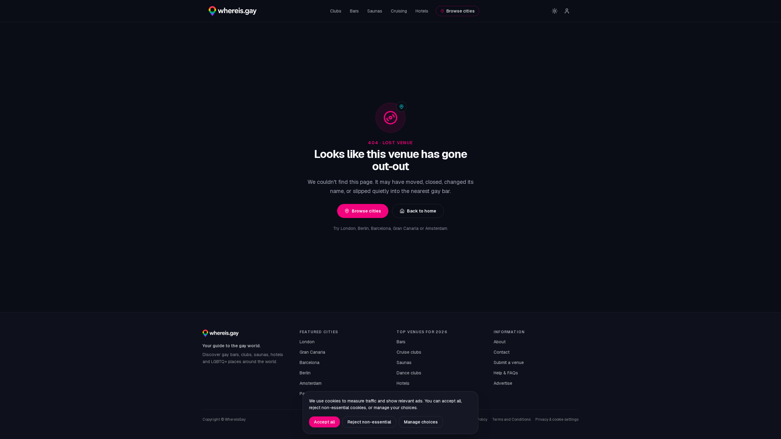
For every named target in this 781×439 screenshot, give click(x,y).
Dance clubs (409, 373)
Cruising (399, 11)
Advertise (503, 383)
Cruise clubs (409, 352)
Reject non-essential (369, 422)
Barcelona (309, 362)
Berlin (305, 373)
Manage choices (421, 422)
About (500, 341)
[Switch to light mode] (554, 10)
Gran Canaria (312, 352)
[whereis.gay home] (233, 11)
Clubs (335, 11)
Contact (501, 352)
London (307, 341)
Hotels (422, 11)
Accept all (324, 422)
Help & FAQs (506, 373)
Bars (354, 11)
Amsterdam (311, 383)
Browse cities (460, 11)
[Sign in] (566, 10)
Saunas (374, 11)
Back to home (421, 211)
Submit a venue (509, 362)
